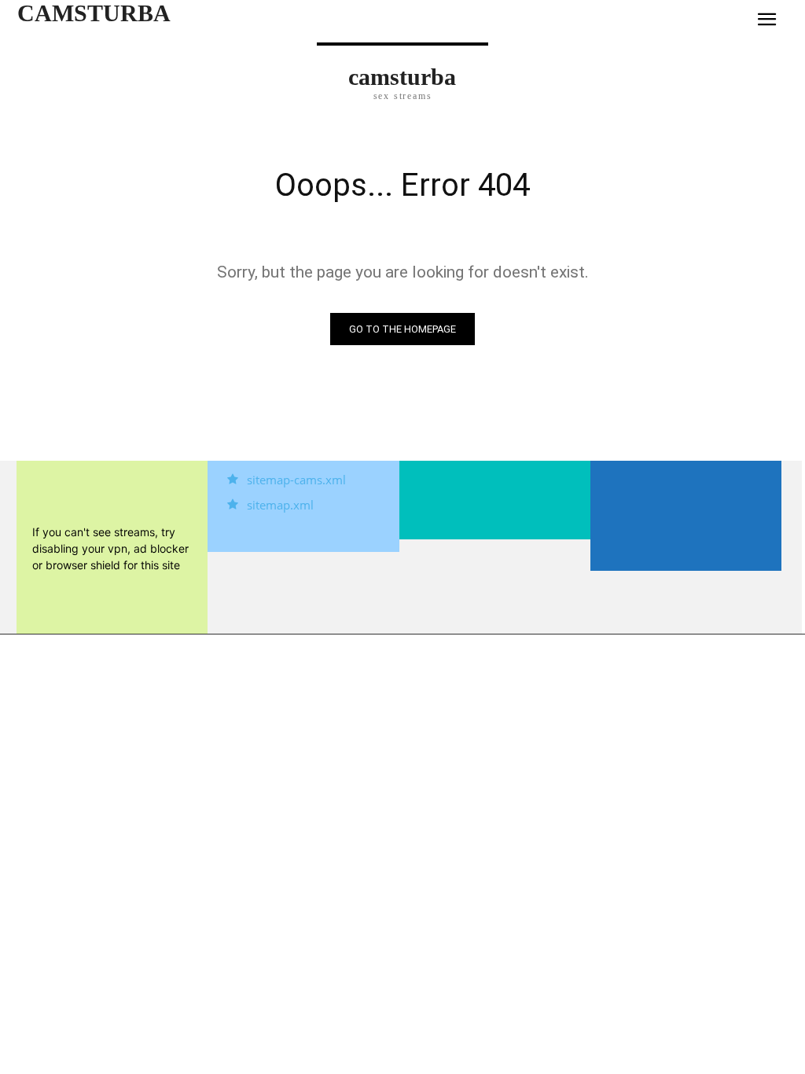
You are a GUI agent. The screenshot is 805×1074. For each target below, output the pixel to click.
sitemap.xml (280, 505)
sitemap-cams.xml (296, 479)
